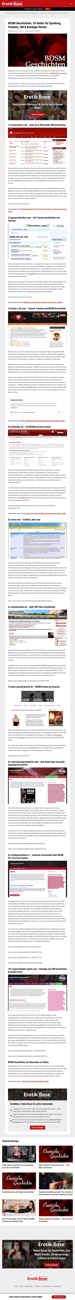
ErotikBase (9, 13)
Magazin (15, 13)
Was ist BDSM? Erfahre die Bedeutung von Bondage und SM (43, 421)
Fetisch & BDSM (23, 13)
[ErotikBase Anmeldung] (37, 1254)
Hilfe (21, 1286)
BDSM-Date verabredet (59, 73)
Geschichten (37, 31)
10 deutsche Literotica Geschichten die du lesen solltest (42, 302)
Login (16, 1286)
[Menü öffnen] (71, 3)
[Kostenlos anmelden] (37, 1297)
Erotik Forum (24, 498)
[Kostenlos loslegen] (37, 105)
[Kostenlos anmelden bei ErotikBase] (37, 1110)
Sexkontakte (29, 1286)
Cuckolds (58, 735)
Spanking (32, 274)
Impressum (57, 1286)
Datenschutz (47, 1286)
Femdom (21, 737)
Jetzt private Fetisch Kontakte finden (35, 1081)
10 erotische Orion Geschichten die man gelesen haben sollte (43, 513)
